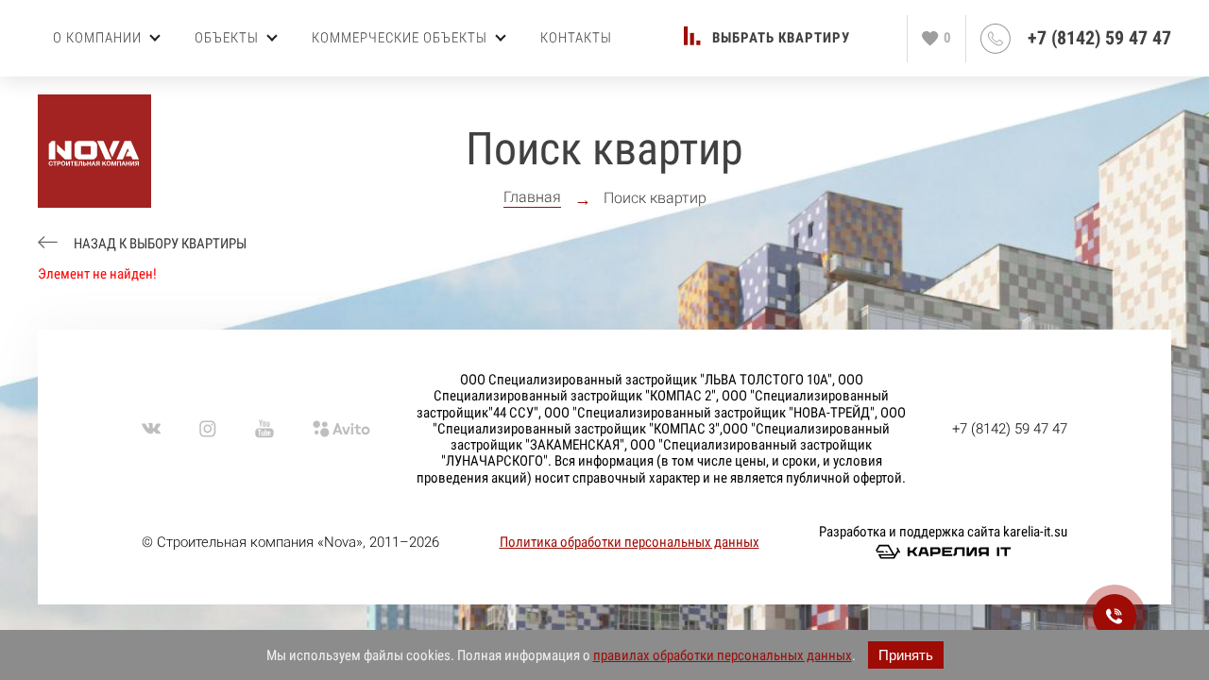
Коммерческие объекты (399, 37)
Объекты (227, 37)
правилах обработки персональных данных (722, 655)
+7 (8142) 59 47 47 (1099, 38)
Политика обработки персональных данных (629, 542)
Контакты (576, 37)
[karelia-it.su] (943, 551)
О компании (97, 37)
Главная (532, 197)
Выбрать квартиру (781, 38)
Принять (905, 655)
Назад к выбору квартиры (159, 244)
